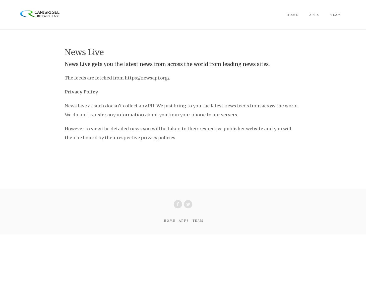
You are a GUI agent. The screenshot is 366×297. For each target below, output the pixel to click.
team (335, 15)
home (292, 15)
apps (314, 15)
